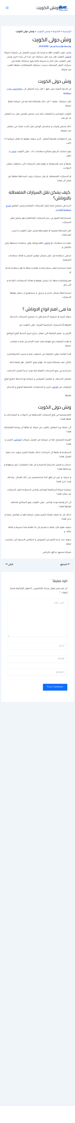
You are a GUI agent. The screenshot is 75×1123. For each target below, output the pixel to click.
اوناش (68, 57)
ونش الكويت (47, 8)
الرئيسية (67, 32)
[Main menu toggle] (7, 8)
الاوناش (17, 440)
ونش (13, 151)
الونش (54, 387)
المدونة (56, 32)
